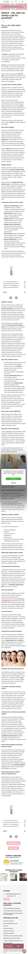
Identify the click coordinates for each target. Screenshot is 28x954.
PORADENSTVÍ (13, 4)
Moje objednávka (7, 943)
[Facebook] (5, 899)
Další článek (13, 848)
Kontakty (5, 926)
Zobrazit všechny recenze (16, 864)
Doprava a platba (8, 928)
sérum (20, 77)
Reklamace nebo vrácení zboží (11, 938)
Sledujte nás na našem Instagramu (13, 870)
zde (13, 474)
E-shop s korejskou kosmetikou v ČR (13, 941)
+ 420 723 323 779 (11, 896)
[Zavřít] (25, 946)
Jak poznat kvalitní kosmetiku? (11, 908)
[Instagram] (8, 899)
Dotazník (13, 9)
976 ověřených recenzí (12, 857)
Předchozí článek (13, 843)
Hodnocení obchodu (8, 931)
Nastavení (13, 482)
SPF (14, 237)
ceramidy (4, 766)
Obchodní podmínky (8, 933)
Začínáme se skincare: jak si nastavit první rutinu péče (13, 914)
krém (16, 77)
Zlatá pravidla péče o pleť (10, 923)
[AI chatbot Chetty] (24, 951)
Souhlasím (14, 478)
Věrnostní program (8, 921)
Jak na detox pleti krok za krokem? (12, 910)
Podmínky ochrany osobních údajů (12, 936)
